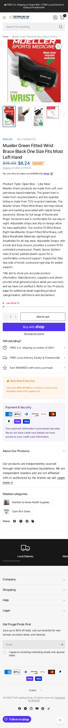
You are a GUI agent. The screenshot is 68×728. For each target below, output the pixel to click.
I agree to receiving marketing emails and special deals (36, 653)
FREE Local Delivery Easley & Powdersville (35, 357)
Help (6, 600)
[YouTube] (37, 708)
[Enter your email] (61, 644)
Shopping (9, 589)
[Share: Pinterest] (27, 521)
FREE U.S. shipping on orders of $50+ (32, 347)
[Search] (60, 27)
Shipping (7, 168)
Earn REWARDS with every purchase (31, 367)
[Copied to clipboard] (32, 521)
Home (6, 36)
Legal (6, 610)
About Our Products (16, 451)
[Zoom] (58, 46)
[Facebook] (19, 708)
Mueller (8, 139)
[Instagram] (31, 708)
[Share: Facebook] (14, 521)
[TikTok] (48, 708)
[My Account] (55, 17)
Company (9, 579)
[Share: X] (20, 521)
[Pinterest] (43, 708)
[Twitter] (25, 708)
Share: (6, 521)
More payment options (34, 333)
